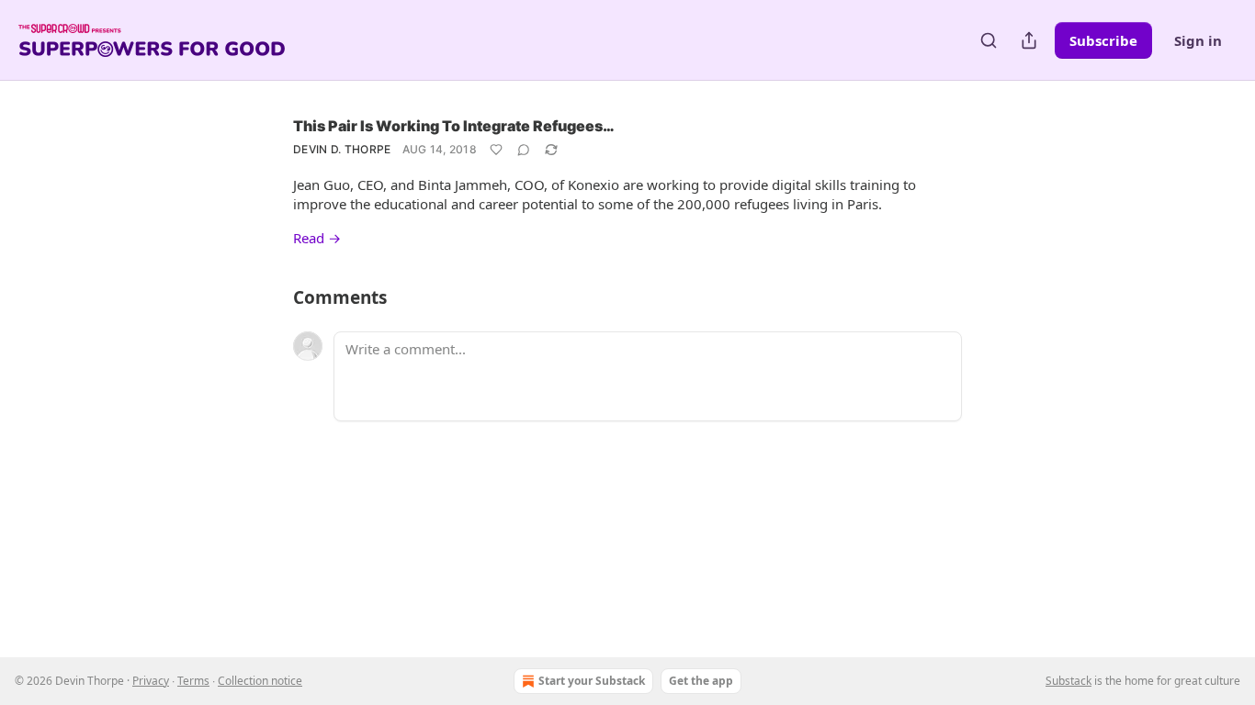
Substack (1068, 680)
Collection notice (260, 680)
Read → (317, 238)
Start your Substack (591, 680)
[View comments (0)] (524, 150)
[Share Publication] (1029, 40)
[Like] (496, 150)
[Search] (988, 40)
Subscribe (1103, 40)
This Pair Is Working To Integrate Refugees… (454, 126)
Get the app (701, 680)
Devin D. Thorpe (342, 149)
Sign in (1198, 40)
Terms (193, 680)
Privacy (150, 680)
